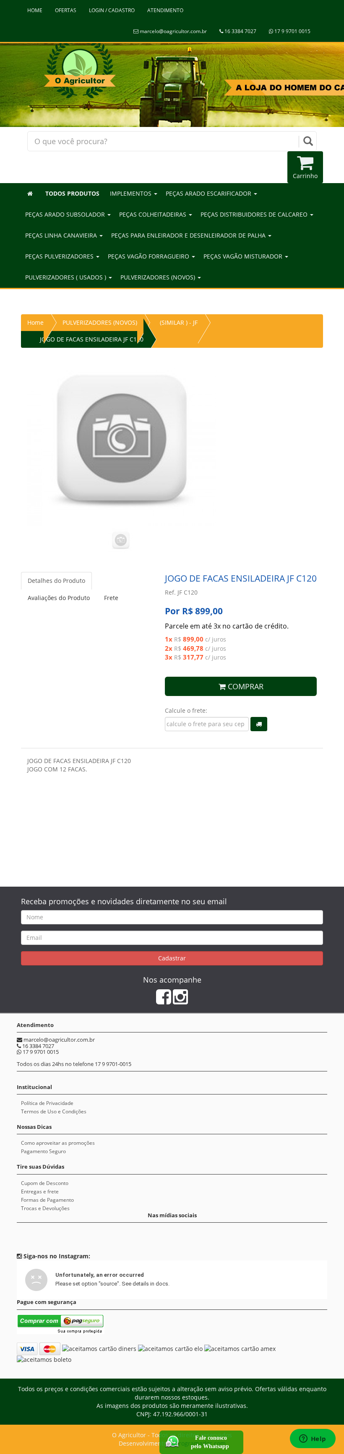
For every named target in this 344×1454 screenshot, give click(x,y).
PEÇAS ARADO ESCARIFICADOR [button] (209, 193)
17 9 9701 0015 (291, 31)
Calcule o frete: (186, 710)
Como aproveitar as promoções (58, 1142)
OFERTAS (65, 10)
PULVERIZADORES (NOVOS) (100, 322)
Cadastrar (172, 958)
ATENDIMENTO (165, 10)
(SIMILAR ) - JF (179, 322)
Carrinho (305, 176)
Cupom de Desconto (44, 1183)
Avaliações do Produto (59, 598)
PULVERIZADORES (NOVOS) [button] (158, 277)
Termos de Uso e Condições (53, 1111)
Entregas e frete (40, 1191)
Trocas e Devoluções (45, 1208)
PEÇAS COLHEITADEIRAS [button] (153, 214)
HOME (34, 10)
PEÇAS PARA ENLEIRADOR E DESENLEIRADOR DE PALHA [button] (189, 235)
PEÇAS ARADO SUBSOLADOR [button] (66, 214)
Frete (111, 598)
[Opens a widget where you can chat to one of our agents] (312, 1439)
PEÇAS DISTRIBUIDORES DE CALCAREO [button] (255, 214)
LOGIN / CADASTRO (112, 10)
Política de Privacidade (47, 1103)
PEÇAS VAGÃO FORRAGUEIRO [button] (149, 256)
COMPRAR (244, 686)
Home (35, 322)
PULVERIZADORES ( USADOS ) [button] (66, 277)
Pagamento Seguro (43, 1151)
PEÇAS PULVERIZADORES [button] (60, 256)
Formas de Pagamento (47, 1199)
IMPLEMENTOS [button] (131, 193)
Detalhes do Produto (56, 581)
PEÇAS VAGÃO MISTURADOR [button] (243, 256)
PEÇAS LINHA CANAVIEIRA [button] (62, 235)
